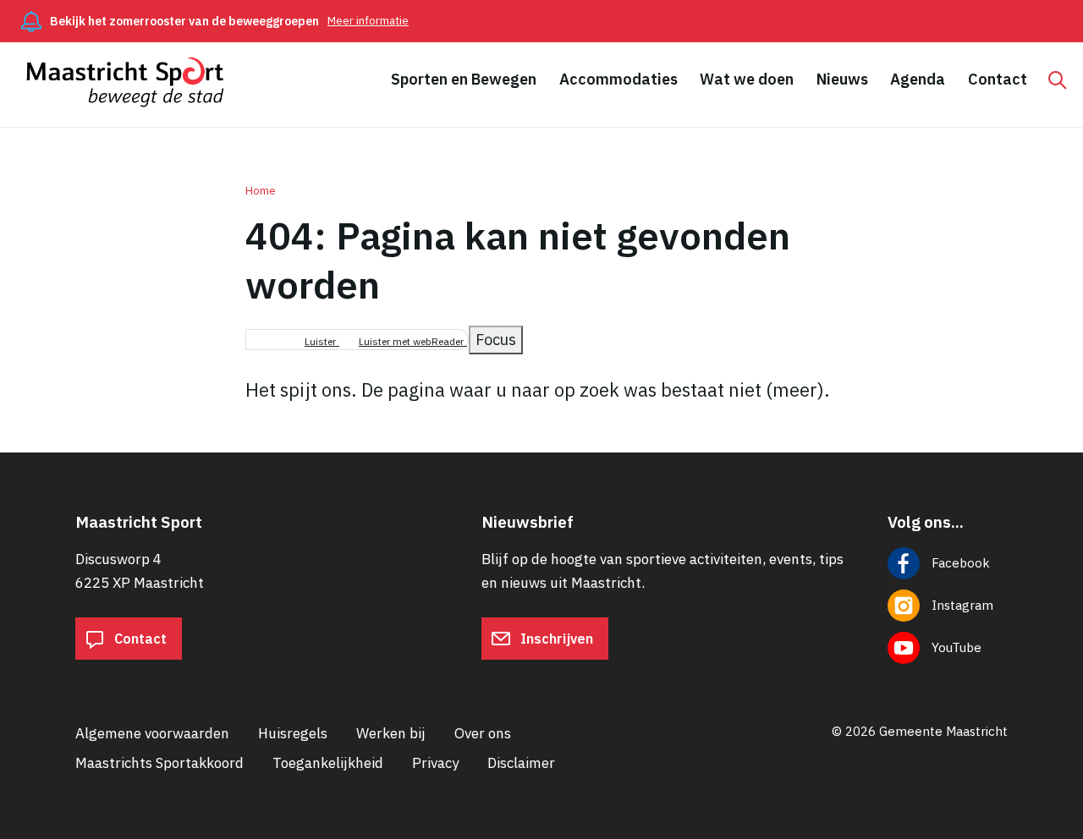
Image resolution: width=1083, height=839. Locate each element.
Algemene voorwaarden (152, 733)
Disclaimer (521, 763)
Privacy (435, 763)
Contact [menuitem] (997, 79)
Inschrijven (555, 638)
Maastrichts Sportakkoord (159, 763)
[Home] (132, 82)
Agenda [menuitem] (917, 79)
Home (260, 191)
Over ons (482, 733)
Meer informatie (368, 21)
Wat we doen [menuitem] (747, 79)
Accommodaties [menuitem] (618, 79)
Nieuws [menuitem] (842, 79)
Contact (139, 638)
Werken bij (391, 733)
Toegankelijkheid (327, 763)
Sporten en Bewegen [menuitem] (463, 79)
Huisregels (292, 733)
